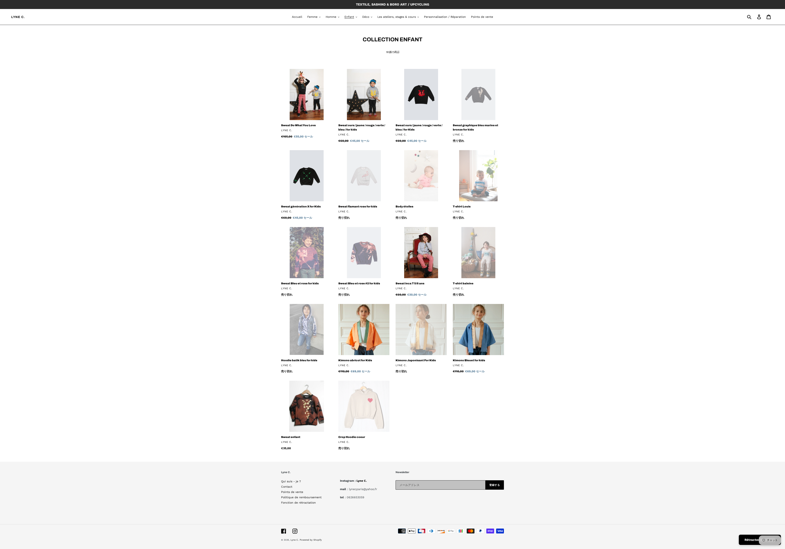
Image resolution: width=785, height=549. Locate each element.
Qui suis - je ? (291, 481)
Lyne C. (18, 17)
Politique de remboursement (301, 497)
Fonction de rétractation (298, 502)
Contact (286, 486)
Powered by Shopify (311, 540)
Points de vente (292, 492)
